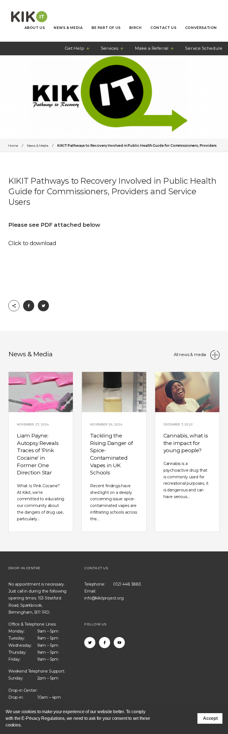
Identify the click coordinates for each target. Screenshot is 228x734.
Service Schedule (203, 48)
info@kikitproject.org (103, 598)
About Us (34, 28)
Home (13, 145)
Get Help (74, 48)
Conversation (201, 28)
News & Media (68, 28)
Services (109, 48)
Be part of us (106, 28)
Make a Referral (151, 48)
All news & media (190, 354)
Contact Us (163, 28)
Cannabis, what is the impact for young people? (185, 443)
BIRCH (135, 28)
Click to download (32, 243)
